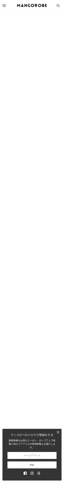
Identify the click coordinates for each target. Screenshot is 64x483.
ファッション (32, 356)
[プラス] (39, 156)
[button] (44, 277)
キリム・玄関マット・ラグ (32, 371)
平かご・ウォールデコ (14, 232)
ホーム (6, 14)
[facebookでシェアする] (18, 277)
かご (32, 352)
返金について (32, 424)
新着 (32, 347)
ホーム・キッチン (32, 361)
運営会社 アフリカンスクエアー (32, 307)
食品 (32, 385)
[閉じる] (58, 432)
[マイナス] (25, 156)
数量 (32, 150)
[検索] (58, 5)
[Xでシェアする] (24, 277)
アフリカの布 (32, 375)
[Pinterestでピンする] (31, 277)
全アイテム (32, 394)
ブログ (32, 399)
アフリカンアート (32, 380)
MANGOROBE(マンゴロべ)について (32, 303)
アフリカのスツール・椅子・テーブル (32, 366)
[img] (25, 473)
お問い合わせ (32, 404)
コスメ (32, 390)
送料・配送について (32, 419)
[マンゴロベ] (32, 5)
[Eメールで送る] (37, 277)
